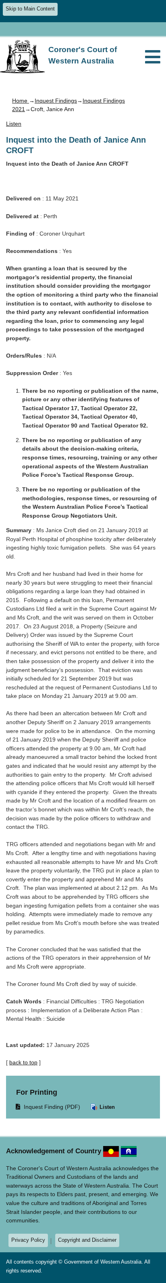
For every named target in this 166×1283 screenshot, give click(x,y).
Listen (106, 1107)
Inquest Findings (56, 100)
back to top (23, 1062)
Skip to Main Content (30, 9)
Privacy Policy (28, 1240)
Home (20, 100)
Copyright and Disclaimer (87, 1240)
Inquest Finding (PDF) (48, 1106)
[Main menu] (152, 57)
